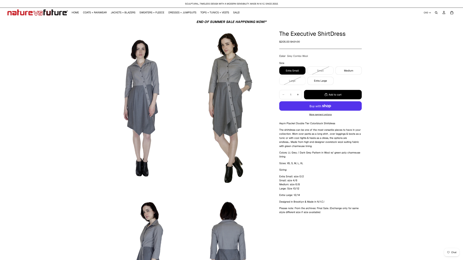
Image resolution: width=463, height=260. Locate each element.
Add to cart (335, 94)
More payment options (320, 114)
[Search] (436, 13)
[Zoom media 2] (228, 109)
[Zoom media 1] (143, 109)
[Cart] (452, 13)
